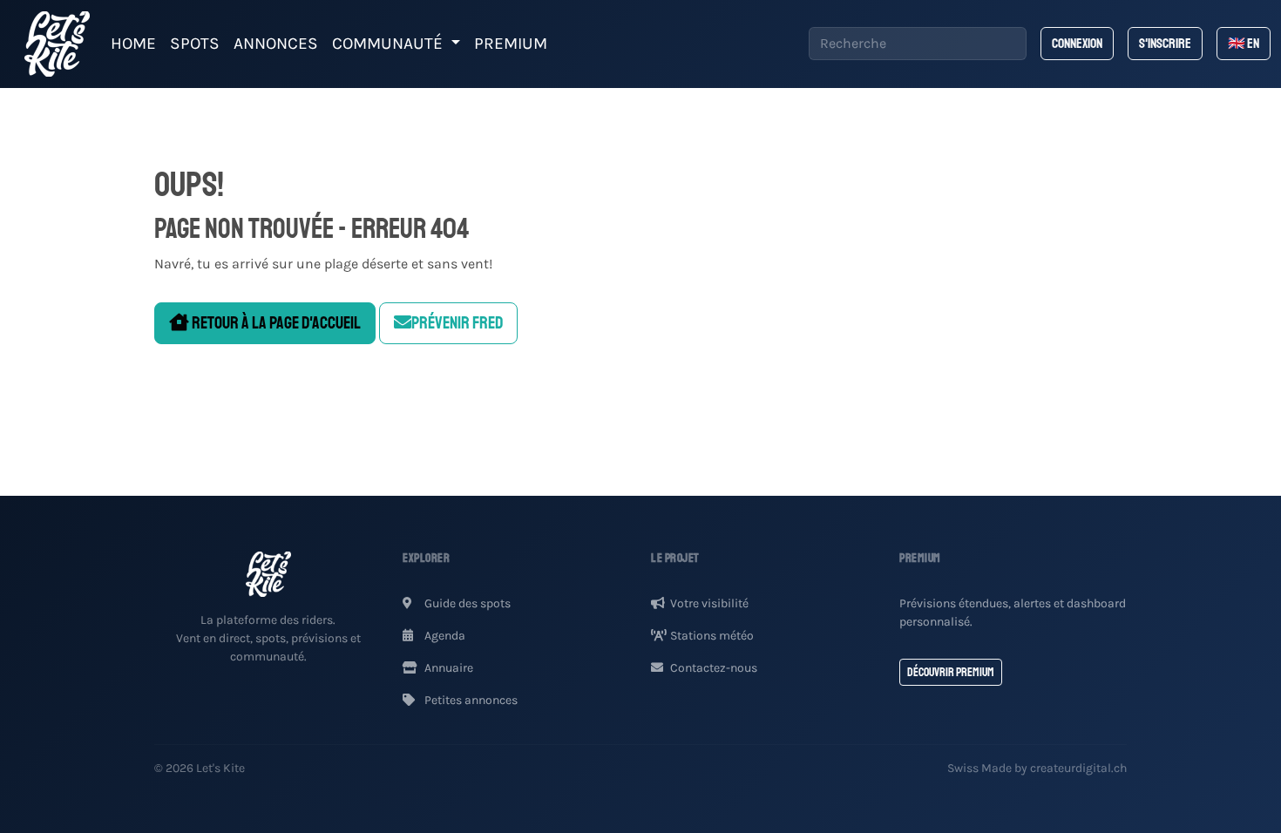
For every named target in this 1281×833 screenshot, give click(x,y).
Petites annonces (470, 700)
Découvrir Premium (950, 672)
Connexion (1077, 43)
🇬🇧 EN (1243, 43)
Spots (195, 43)
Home (133, 43)
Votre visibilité (709, 603)
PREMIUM (510, 43)
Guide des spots (466, 603)
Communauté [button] (389, 43)
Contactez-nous (713, 667)
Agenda (443, 635)
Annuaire (447, 667)
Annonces (276, 43)
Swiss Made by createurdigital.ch (1037, 768)
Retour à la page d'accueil (275, 323)
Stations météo (712, 635)
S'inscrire (1165, 43)
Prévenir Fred (457, 323)
